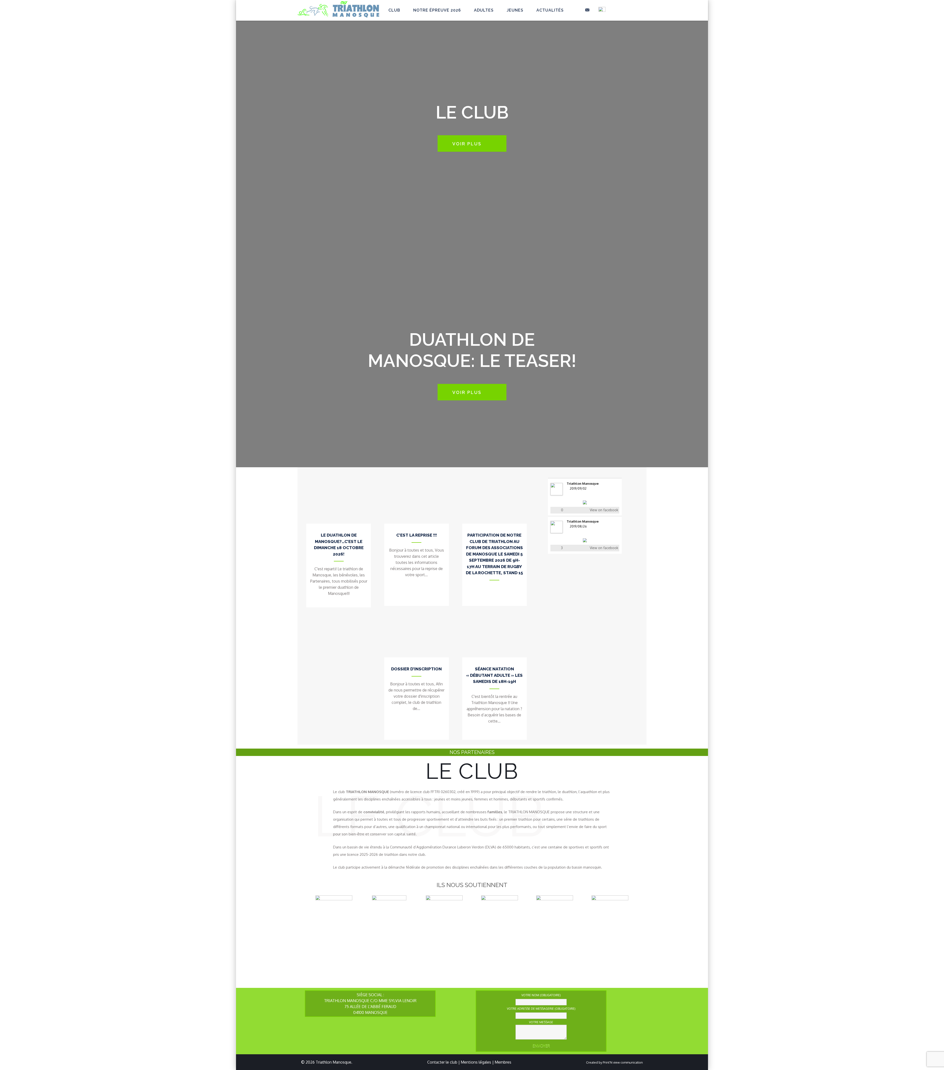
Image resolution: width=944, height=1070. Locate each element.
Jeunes (515, 10)
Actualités (550, 10)
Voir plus (467, 143)
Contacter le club (442, 1062)
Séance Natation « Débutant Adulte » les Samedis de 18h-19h (494, 675)
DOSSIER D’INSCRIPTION (416, 668)
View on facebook (604, 510)
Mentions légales (476, 1062)
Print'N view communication (623, 1062)
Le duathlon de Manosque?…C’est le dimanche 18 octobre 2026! (339, 545)
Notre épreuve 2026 (437, 10)
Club (394, 10)
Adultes (484, 10)
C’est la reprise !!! (416, 535)
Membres (503, 1062)
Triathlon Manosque (583, 483)
